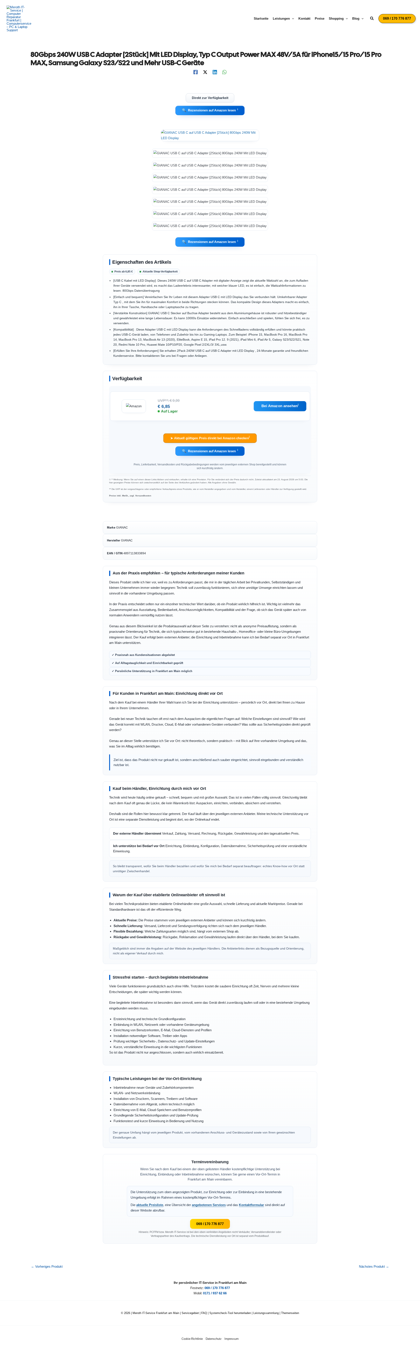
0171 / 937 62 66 (215, 1293)
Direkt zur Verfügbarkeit (210, 97)
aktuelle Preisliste (149, 1205)
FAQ (204, 1313)
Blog (355, 18)
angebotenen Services (209, 1205)
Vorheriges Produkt (47, 1266)
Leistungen (281, 18)
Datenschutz (214, 1338)
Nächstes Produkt (374, 1266)
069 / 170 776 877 (210, 1224)
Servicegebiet (190, 1313)
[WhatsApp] (224, 72)
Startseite (261, 18)
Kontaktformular (251, 1205)
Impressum (231, 1338)
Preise (319, 18)
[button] (292, 18)
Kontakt (304, 18)
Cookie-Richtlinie (192, 1338)
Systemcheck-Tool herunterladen (230, 1313)
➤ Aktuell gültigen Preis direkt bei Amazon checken (210, 438)
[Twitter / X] (205, 72)
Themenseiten (290, 1313)
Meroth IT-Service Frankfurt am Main (156, 1313)
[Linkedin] (215, 72)
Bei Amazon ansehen (280, 405)
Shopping (336, 18)
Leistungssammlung (266, 1313)
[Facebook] (195, 72)
